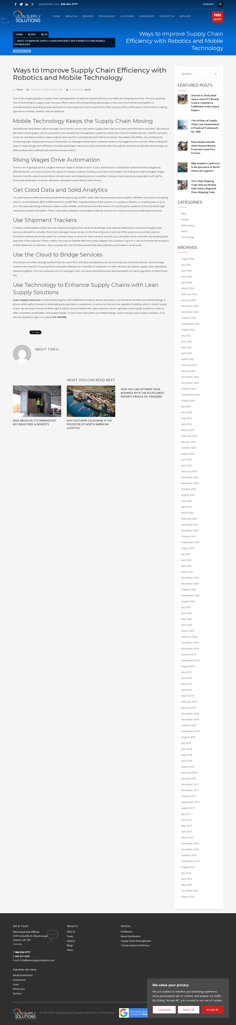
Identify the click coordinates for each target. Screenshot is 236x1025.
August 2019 (188, 666)
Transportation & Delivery (135, 945)
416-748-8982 (59, 317)
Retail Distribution (130, 936)
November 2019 (190, 648)
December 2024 (190, 377)
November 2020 (190, 583)
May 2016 (186, 884)
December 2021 (190, 524)
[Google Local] (32, 4)
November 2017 (190, 790)
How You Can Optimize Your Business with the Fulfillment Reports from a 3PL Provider (142, 392)
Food (15, 984)
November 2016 (190, 849)
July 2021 (186, 554)
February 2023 (189, 471)
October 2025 (188, 317)
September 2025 (190, 323)
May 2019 (186, 684)
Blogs (70, 945)
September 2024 (190, 394)
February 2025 (189, 365)
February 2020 (189, 636)
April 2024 (186, 424)
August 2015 (188, 896)
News (184, 231)
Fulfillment (126, 931)
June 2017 (186, 819)
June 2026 (186, 270)
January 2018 (188, 778)
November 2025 (190, 312)
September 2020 (190, 595)
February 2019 (189, 701)
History (71, 941)
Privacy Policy (107, 1012)
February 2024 (189, 436)
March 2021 (187, 571)
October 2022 (188, 489)
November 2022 (190, 483)
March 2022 (187, 512)
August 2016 (188, 867)
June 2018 (186, 749)
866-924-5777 (69, 4)
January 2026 (188, 300)
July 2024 (186, 406)
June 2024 (186, 412)
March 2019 (187, 695)
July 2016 (186, 873)
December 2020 (190, 577)
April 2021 (186, 565)
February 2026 (189, 294)
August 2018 (188, 737)
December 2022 (190, 477)
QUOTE (217, 16)
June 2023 (186, 459)
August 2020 (188, 601)
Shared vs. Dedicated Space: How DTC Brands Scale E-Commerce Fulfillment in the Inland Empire (205, 103)
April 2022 (186, 506)
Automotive (19, 979)
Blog (88, 89)
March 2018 (187, 766)
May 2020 (186, 619)
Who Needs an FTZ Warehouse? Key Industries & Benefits (34, 422)
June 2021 (186, 560)
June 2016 (186, 878)
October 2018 (188, 725)
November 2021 (190, 530)
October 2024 (188, 388)
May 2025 (186, 347)
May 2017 (186, 825)
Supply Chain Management (136, 941)
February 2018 (189, 772)
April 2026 (186, 282)
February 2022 (189, 518)
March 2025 (187, 359)
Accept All (212, 1009)
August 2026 (188, 258)
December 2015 (190, 890)
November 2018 (190, 719)
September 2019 (190, 660)
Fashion (17, 993)
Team (70, 936)
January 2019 (188, 707)
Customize (164, 1009)
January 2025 (188, 371)
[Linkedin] (27, 4)
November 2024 (190, 382)
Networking (187, 225)
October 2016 (188, 855)
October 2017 (188, 796)
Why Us (71, 931)
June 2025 (186, 341)
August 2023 (188, 453)
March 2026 (187, 288)
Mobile (185, 219)
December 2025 (190, 306)
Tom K (20, 89)
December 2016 (190, 843)
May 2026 (186, 276)
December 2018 (190, 713)
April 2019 (186, 690)
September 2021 (190, 542)
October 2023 (188, 447)
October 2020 (188, 589)
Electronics (19, 988)
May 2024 (186, 418)
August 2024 (188, 400)
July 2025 (186, 335)
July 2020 (186, 607)
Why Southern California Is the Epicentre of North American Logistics (89, 424)
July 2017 (186, 814)
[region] (188, 998)
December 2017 (190, 784)
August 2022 (188, 495)
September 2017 (190, 802)
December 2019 (190, 642)
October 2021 (188, 536)
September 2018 (190, 731)
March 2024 (187, 430)
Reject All (188, 1009)
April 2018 (186, 760)
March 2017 (187, 837)
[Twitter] (21, 4)
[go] (215, 74)
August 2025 (188, 329)
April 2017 (186, 831)
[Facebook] (15, 4)
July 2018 (186, 743)
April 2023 (186, 465)
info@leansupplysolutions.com (37, 960)
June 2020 (186, 613)
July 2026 (186, 264)
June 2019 (186, 678)
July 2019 (186, 672)
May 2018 (186, 754)
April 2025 (186, 353)
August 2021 (188, 548)
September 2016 (190, 861)
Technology (187, 237)
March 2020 (187, 630)
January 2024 (188, 441)
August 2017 (188, 808)
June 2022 (186, 501)
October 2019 (188, 654)
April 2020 (186, 625)
